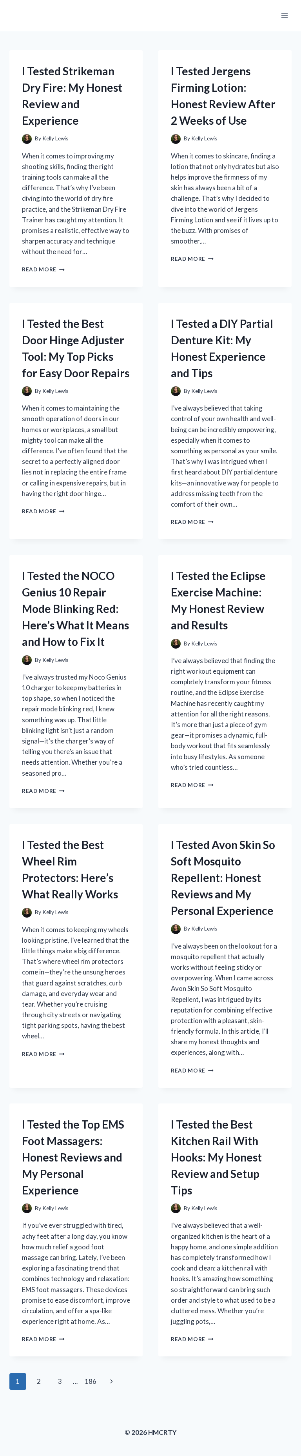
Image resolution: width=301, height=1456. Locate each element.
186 (90, 1381)
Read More (43, 269)
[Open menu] (284, 15)
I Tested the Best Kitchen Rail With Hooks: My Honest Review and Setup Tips (216, 1157)
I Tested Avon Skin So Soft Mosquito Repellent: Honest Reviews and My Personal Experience (223, 877)
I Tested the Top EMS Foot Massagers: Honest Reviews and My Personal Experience (73, 1157)
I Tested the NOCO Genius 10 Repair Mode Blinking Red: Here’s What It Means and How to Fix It (75, 608)
